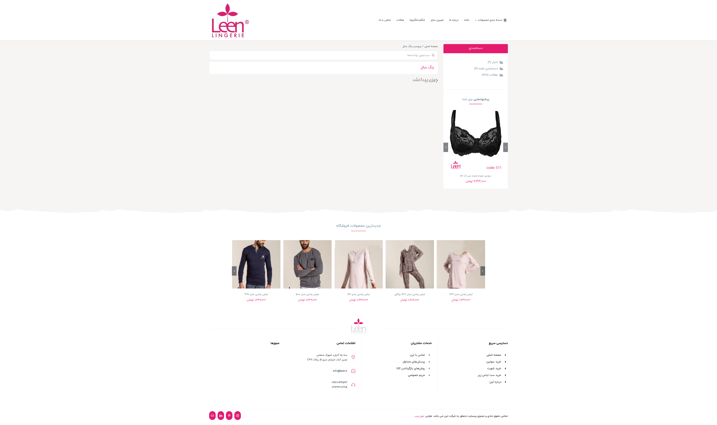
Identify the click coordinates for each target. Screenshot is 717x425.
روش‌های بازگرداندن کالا (410, 368)
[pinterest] (229, 415)
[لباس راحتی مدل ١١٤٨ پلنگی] (410, 264)
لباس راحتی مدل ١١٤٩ (461, 294)
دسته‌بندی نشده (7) (486, 69)
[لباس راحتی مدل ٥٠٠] (307, 264)
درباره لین (495, 382)
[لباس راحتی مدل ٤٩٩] (256, 264)
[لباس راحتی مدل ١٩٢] (358, 264)
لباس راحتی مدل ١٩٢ (358, 294)
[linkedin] (221, 415)
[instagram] (237, 415)
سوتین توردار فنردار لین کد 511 (475, 176)
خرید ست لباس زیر (489, 375)
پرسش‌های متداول (414, 362)
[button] (505, 147)
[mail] (212, 415)
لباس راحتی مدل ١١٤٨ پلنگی (409, 294)
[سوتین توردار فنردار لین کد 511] (475, 140)
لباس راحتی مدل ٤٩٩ (256, 294)
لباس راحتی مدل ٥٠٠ (307, 294)
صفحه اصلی (494, 355)
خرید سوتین (493, 362)
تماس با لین (417, 355)
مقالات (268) (490, 75)
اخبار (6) (493, 62)
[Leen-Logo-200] (229, 3)
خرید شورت (494, 368)
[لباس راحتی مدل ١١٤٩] (461, 264)
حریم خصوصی (416, 375)
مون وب (419, 416)
